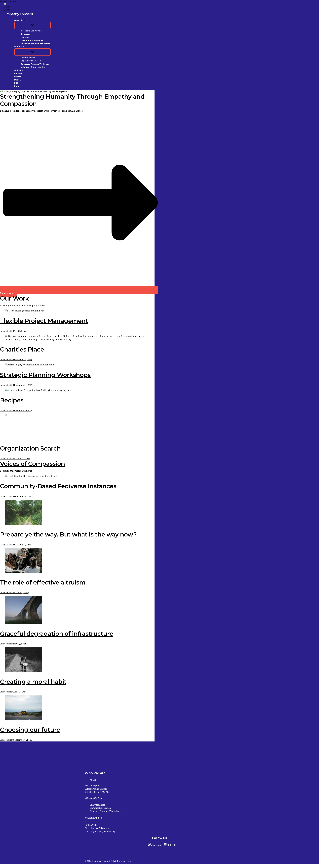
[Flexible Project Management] (77, 310)
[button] (24, 20)
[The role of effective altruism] (77, 561)
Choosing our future (30, 729)
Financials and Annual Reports (35, 43)
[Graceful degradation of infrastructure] (77, 610)
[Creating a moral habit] (77, 660)
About (93, 780)
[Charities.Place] (77, 338)
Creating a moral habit (33, 681)
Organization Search (31, 60)
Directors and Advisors (32, 30)
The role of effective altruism (42, 582)
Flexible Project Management (44, 320)
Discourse (26, 34)
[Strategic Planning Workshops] (77, 364)
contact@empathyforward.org (100, 831)
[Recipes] (77, 390)
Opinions (18, 70)
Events (17, 76)
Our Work (19, 46)
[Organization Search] (77, 427)
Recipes (18, 73)
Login (17, 86)
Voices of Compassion (32, 463)
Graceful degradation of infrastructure (56, 633)
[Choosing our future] (77, 708)
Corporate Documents (32, 40)
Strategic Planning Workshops (36, 64)
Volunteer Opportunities (33, 67)
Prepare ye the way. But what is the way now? (68, 534)
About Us (19, 20)
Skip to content (8, 1)
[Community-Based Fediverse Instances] (77, 476)
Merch (17, 79)
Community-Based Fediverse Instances (58, 486)
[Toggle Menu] (32, 25)
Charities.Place (28, 57)
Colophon (25, 37)
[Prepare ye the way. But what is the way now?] (77, 513)
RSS (16, 83)
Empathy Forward (18, 14)
